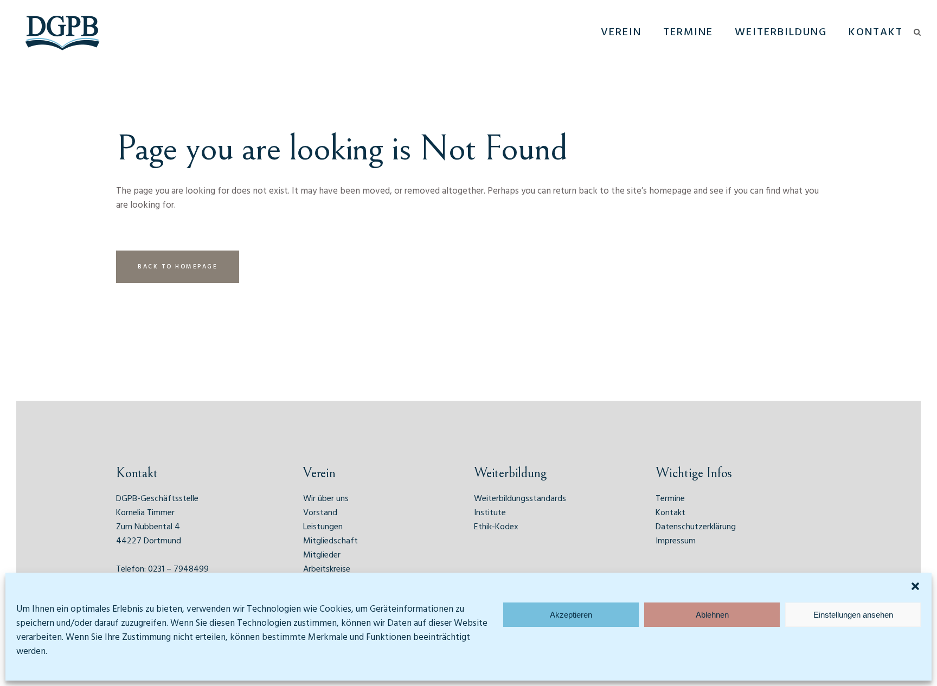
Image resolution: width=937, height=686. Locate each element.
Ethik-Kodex (496, 527)
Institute (490, 513)
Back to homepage (177, 267)
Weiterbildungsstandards (520, 499)
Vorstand (320, 513)
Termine (670, 499)
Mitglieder (322, 555)
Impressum (676, 541)
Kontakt (670, 513)
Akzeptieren (571, 614)
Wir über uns (326, 499)
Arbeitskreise (326, 569)
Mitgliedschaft (330, 541)
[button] (915, 586)
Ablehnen (712, 614)
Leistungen (323, 527)
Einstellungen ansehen (853, 614)
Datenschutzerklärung (696, 527)
